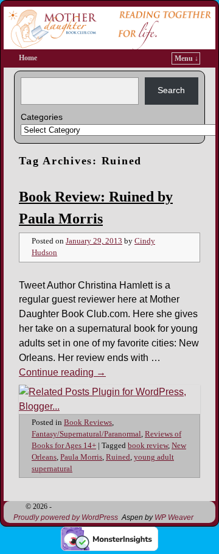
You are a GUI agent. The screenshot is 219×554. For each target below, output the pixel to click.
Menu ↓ (186, 58)
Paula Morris (81, 457)
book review (148, 445)
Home (28, 58)
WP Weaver (174, 517)
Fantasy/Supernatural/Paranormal (86, 434)
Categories (42, 117)
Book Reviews (88, 422)
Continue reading (62, 372)
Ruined (118, 457)
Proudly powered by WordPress (65, 517)
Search (171, 90)
